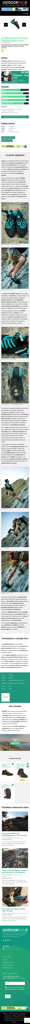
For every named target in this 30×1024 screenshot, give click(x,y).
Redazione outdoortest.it (22, 913)
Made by (14, 1022)
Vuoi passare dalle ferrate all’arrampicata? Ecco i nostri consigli (14, 834)
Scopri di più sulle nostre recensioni (15, 116)
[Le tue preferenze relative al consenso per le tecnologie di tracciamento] (27, 1021)
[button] (24, 13)
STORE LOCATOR (7, 140)
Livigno (21, 80)
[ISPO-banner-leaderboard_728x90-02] (14, 146)
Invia (7, 996)
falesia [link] (20, 65)
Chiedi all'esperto (8, 137)
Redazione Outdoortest (7, 965)
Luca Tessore (19, 838)
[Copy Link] (2, 50)
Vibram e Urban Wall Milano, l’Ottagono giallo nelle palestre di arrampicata (15, 871)
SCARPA (10, 675)
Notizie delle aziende (7, 967)
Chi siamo (4, 959)
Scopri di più (15, 743)
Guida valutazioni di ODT (8, 962)
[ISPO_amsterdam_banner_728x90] (15, 8)
